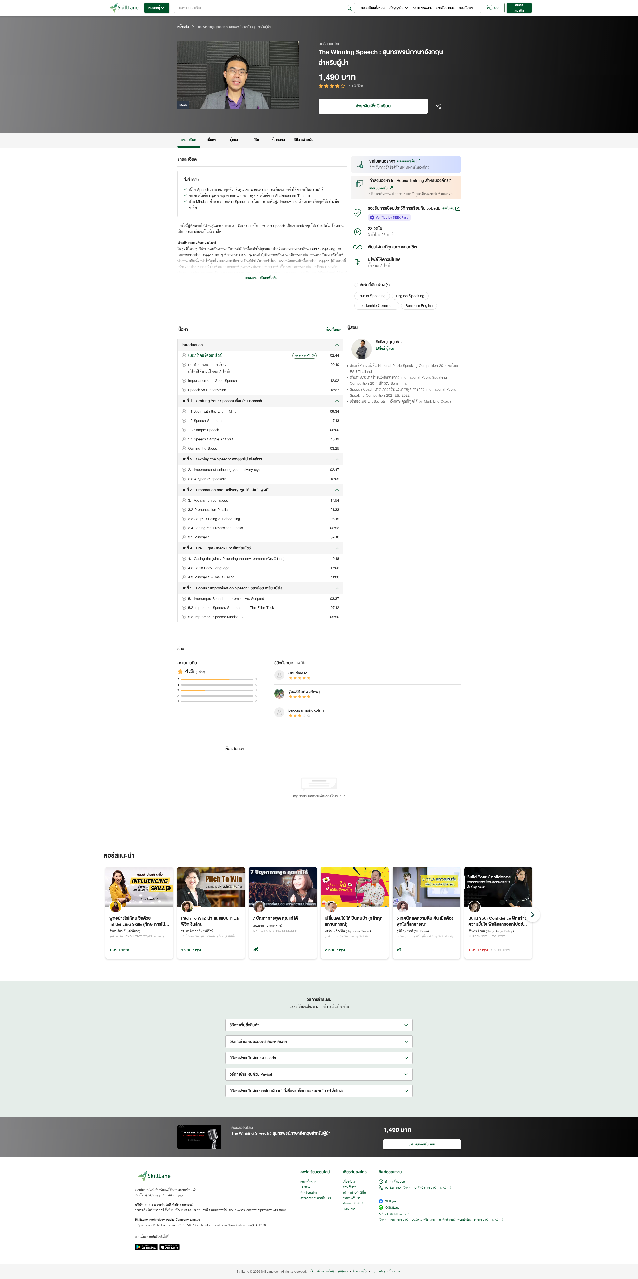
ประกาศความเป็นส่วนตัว (387, 1271)
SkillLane (390, 1201)
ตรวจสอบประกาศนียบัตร (315, 1198)
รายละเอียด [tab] (188, 140)
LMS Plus (349, 1209)
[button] (372, 296)
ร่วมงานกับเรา (351, 1198)
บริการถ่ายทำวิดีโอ (354, 1193)
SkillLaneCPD (422, 8)
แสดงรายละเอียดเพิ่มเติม (261, 278)
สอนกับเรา (466, 8)
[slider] (232, 104)
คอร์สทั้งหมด (308, 1182)
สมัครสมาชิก (519, 8)
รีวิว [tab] (256, 140)
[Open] (349, 8)
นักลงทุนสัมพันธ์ (353, 1203)
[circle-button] (532, 914)
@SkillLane (392, 1208)
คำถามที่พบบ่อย (395, 1182)
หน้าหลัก (183, 27)
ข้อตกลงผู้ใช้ (360, 1271)
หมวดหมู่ (154, 8)
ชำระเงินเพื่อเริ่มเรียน (373, 106)
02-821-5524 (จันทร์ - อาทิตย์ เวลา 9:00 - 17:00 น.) (418, 1188)
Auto (269, 104)
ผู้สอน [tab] (234, 140)
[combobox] (264, 8)
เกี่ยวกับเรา (350, 1182)
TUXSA (305, 1187)
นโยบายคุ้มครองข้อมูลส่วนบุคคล (328, 1271)
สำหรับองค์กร (445, 8)
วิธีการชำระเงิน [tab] (304, 140)
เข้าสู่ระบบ (492, 8)
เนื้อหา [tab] (211, 140)
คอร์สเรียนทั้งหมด (373, 8)
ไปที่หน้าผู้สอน (385, 348)
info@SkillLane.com (397, 1214)
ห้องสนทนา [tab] (279, 140)
